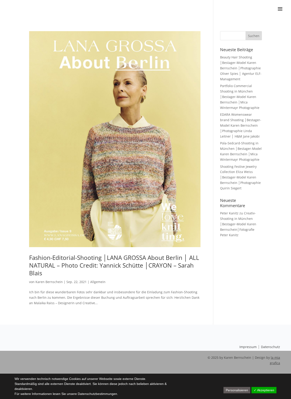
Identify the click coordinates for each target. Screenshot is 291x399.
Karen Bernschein (49, 282)
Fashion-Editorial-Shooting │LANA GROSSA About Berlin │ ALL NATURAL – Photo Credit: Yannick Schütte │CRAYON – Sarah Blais (114, 265)
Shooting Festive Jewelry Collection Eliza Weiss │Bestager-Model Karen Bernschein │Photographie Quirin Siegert (240, 177)
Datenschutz (270, 347)
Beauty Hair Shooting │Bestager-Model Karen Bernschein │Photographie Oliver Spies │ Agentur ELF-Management (240, 68)
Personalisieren (237, 390)
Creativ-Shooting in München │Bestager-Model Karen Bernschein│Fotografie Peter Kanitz (238, 224)
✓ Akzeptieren (264, 390)
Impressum (248, 347)
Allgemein (97, 282)
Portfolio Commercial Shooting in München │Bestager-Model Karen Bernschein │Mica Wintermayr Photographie (239, 97)
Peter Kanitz (229, 213)
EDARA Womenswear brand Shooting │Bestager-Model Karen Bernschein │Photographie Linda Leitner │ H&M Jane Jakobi (240, 125)
